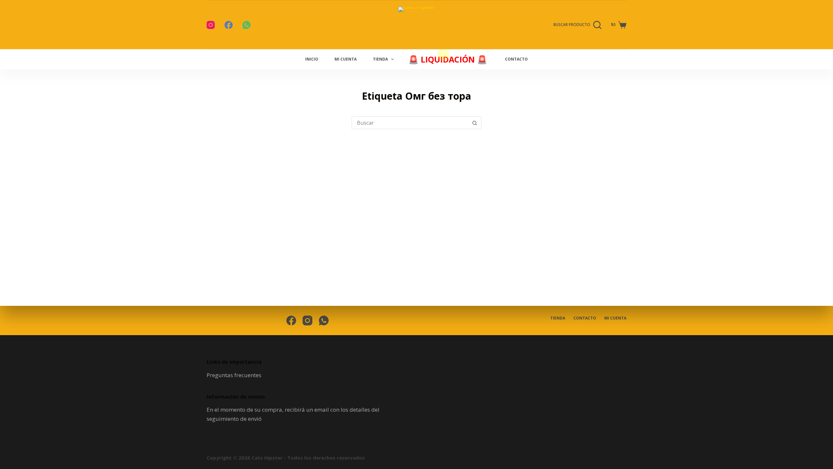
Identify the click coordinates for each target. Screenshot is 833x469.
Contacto (516, 59)
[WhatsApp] (246, 25)
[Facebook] (229, 25)
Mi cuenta (346, 59)
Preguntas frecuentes (234, 375)
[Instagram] (211, 25)
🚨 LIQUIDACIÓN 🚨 (446, 59)
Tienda (380, 59)
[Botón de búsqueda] (474, 122)
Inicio (311, 59)
